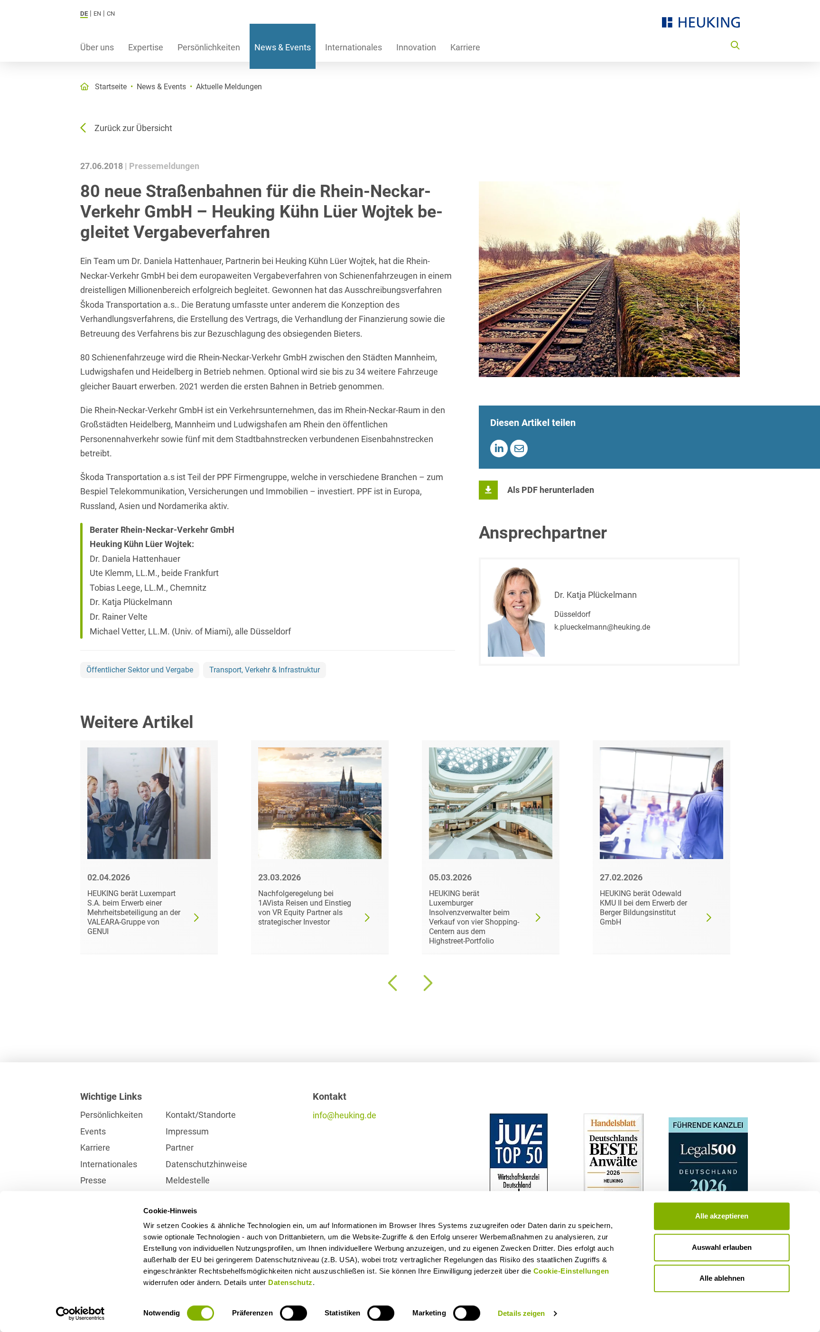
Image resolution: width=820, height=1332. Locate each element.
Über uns (97, 47)
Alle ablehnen (722, 1278)
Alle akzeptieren (721, 1216)
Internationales (353, 47)
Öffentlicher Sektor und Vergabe (139, 669)
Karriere (465, 47)
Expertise (145, 47)
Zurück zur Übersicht (133, 128)
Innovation (416, 47)
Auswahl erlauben (722, 1247)
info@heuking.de (344, 1115)
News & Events (282, 47)
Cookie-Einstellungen (571, 1271)
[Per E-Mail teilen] (519, 448)
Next (426, 982)
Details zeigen (521, 1313)
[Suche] (735, 44)
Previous (393, 982)
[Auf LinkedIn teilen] (499, 448)
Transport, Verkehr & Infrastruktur (264, 669)
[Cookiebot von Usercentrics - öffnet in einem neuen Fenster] (80, 1313)
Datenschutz (290, 1282)
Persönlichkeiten (208, 47)
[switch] (293, 1313)
